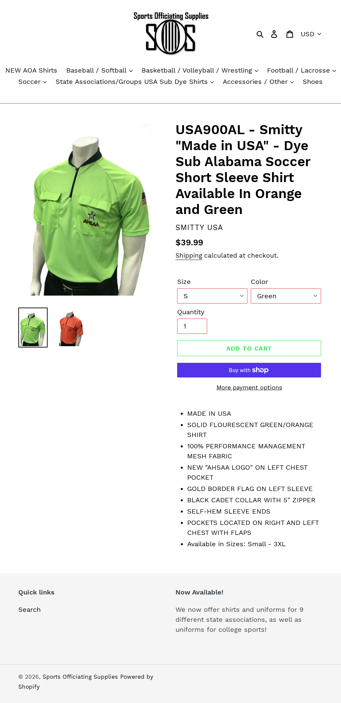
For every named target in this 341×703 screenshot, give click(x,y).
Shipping (188, 255)
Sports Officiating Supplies (80, 676)
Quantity (190, 312)
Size (184, 282)
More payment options (249, 387)
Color (259, 282)
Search (29, 609)
